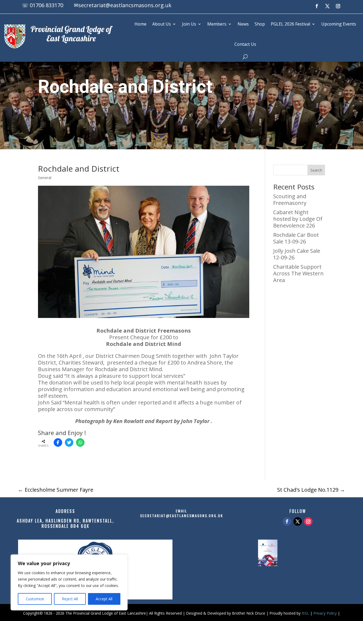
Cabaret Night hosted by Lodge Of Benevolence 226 (297, 219)
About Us (161, 24)
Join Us (189, 24)
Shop (260, 24)
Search (316, 170)
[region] (69, 582)
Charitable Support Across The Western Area (298, 273)
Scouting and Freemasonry (289, 199)
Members (216, 24)
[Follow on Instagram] (338, 6)
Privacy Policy (325, 613)
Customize (35, 598)
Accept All (104, 598)
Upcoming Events (338, 24)
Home (140, 24)
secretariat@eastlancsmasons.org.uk (124, 5)
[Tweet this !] (69, 442)
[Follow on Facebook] (317, 6)
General (44, 177)
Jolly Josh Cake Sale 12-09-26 (296, 254)
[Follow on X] (327, 6)
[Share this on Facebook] (58, 442)
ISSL (305, 613)
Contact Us (245, 44)
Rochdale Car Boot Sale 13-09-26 (296, 238)
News (243, 24)
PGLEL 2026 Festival (290, 24)
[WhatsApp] (80, 442)
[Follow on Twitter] (297, 521)
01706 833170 (46, 5)
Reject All (70, 598)
